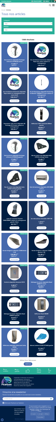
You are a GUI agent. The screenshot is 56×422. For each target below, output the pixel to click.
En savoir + (34, 414)
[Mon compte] (51, 1)
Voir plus (28, 364)
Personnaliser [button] (40, 417)
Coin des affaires (18, 412)
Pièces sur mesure (19, 410)
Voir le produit (14, 69)
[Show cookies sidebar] (2, 419)
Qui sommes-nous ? (19, 408)
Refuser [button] (47, 414)
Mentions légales (19, 419)
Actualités (17, 414)
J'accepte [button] (41, 414)
